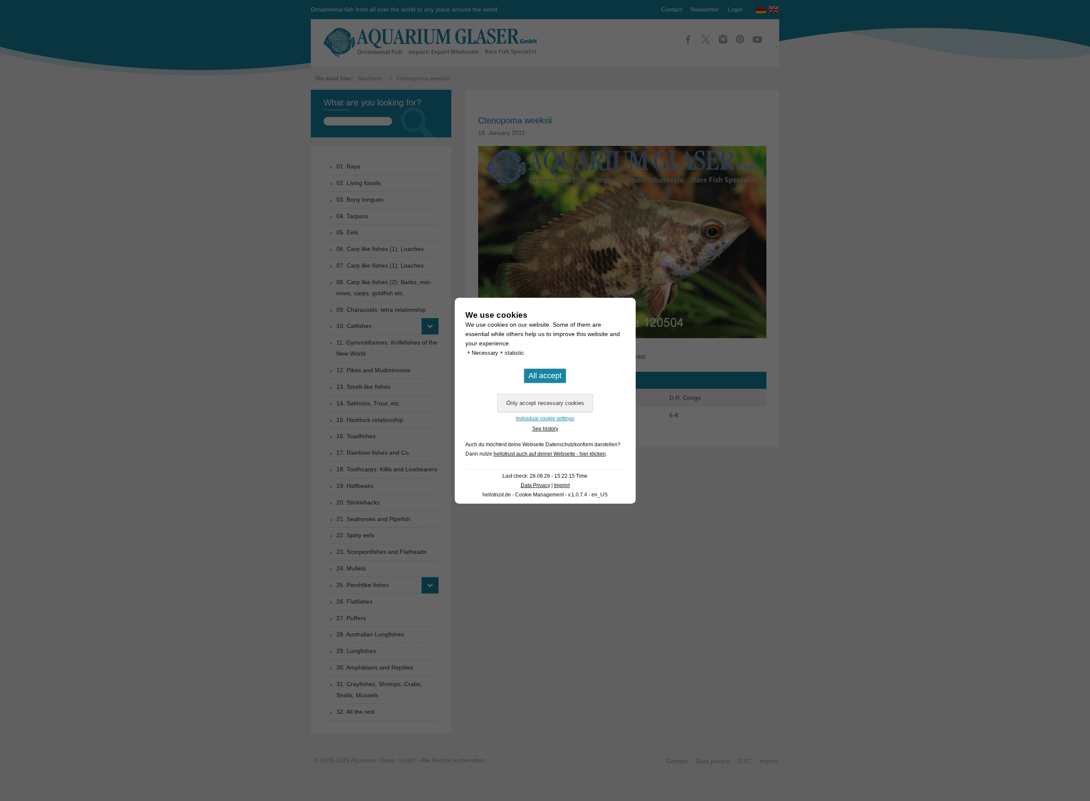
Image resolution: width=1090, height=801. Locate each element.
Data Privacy (535, 485)
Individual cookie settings (545, 419)
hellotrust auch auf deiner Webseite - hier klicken (549, 454)
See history (545, 429)
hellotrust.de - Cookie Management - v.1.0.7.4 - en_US (545, 495)
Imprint (562, 485)
